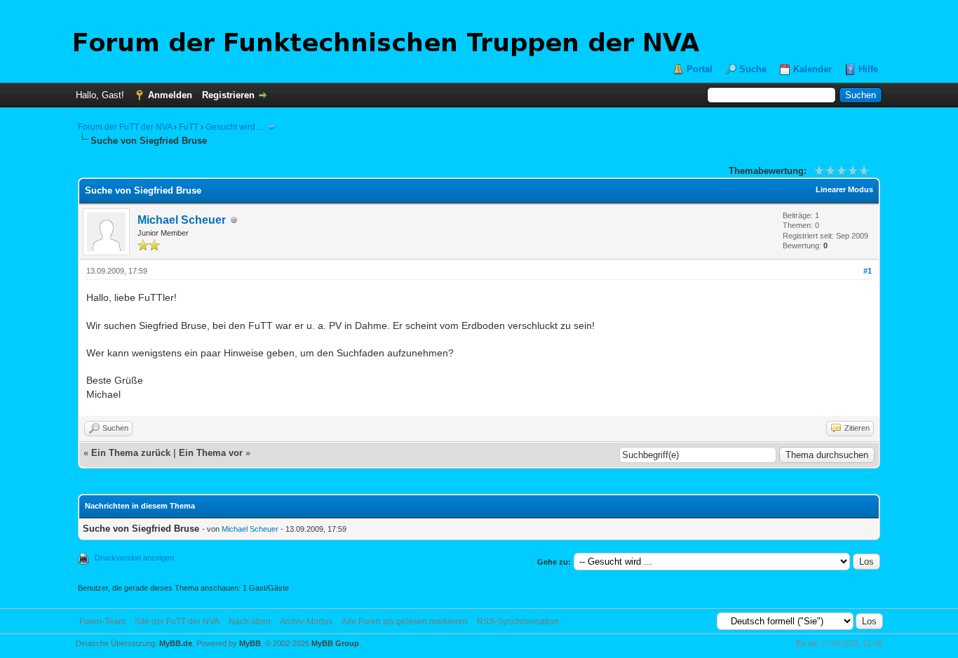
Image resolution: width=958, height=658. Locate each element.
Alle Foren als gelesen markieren (405, 621)
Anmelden (170, 95)
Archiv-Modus (306, 621)
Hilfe (868, 69)
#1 (867, 271)
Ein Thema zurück (130, 453)
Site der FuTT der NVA (177, 621)
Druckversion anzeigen (134, 557)
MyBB (250, 643)
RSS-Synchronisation (518, 621)
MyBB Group (335, 643)
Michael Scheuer (181, 220)
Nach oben (250, 621)
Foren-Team (102, 621)
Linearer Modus (844, 189)
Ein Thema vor (211, 453)
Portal (700, 69)
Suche (753, 69)
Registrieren (228, 95)
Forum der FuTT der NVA (125, 127)
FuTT (188, 127)
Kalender (812, 69)
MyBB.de (175, 643)
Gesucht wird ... (234, 127)
